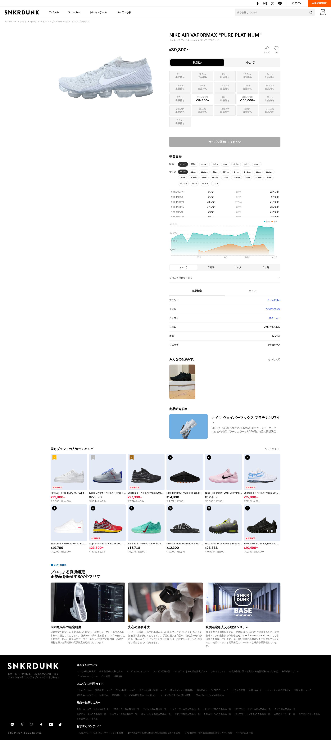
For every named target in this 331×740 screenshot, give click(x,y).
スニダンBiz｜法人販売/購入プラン (190, 671)
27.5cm (215, 178)
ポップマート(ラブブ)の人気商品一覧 (252, 714)
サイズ (253, 290)
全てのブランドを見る (87, 719)
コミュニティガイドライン (277, 690)
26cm (182, 178)
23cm (215, 172)
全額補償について (302, 690)
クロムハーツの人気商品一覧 (217, 714)
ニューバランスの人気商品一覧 (156, 714)
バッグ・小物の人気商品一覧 (217, 709)
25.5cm (269, 172)
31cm (194, 183)
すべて (183, 164)
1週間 (211, 267)
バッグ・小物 (123, 12)
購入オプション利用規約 (181, 690)
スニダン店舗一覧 (161, 671)
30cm (269, 178)
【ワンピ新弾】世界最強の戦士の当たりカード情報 (208, 733)
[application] (224, 242)
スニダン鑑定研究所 (86, 671)
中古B (225, 164)
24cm (236, 172)
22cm (193, 172)
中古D (246, 164)
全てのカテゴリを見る (309, 714)
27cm (204, 178)
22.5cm (204, 172)
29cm (247, 178)
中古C (236, 164)
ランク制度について (125, 690)
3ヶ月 (266, 267)
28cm (225, 178)
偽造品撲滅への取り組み (111, 671)
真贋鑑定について (103, 690)
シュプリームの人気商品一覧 (123, 714)
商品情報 (197, 290)
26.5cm (193, 178)
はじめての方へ (84, 690)
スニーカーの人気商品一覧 (126, 709)
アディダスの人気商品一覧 (187, 714)
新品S (193, 164)
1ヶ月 (238, 267)
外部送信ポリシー (290, 671)
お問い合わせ (255, 690)
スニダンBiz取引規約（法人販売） (176, 695)
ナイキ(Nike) (273, 300)
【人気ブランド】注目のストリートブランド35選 (100, 733)
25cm (258, 172)
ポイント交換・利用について (152, 690)
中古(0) (250, 62)
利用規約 (103, 695)
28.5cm (236, 178)
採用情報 (118, 676)
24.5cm (247, 172)
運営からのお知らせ (86, 695)
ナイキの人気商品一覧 (285, 709)
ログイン (296, 3)
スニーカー (74, 12)
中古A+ (204, 164)
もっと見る (274, 359)
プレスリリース (218, 671)
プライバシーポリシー (87, 676)
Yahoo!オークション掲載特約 (210, 695)
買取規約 (116, 695)
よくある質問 (238, 690)
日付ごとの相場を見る (180, 277)
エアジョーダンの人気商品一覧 (91, 714)
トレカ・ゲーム (98, 12)
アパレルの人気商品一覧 (154, 709)
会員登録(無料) (319, 3)
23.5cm (226, 172)
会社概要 (106, 676)
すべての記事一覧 (244, 733)
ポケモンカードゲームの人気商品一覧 (253, 709)
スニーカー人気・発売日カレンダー (93, 709)
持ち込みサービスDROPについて (212, 690)
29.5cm (258, 178)
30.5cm (183, 183)
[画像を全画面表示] (106, 65)
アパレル (54, 12)
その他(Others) (272, 309)
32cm (215, 183)
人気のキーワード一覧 (284, 714)
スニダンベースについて (138, 671)
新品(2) (197, 62)
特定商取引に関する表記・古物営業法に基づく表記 (253, 671)
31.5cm (205, 183)
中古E (256, 164)
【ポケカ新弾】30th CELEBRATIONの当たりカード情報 (153, 733)
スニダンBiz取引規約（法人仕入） (140, 695)
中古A (215, 164)
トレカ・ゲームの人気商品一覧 (185, 709)
